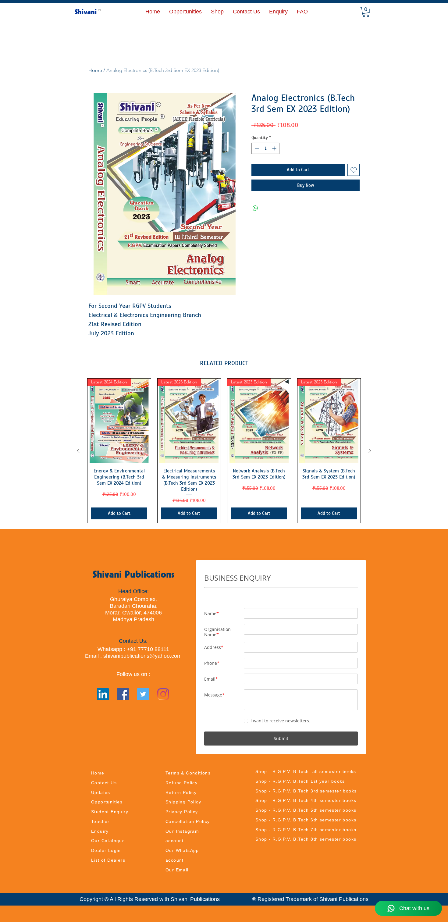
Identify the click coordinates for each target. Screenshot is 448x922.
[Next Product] (369, 450)
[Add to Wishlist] (353, 170)
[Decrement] (256, 148)
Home (95, 70)
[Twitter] (143, 694)
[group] (224, 451)
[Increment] (275, 148)
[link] (366, 12)
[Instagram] (163, 694)
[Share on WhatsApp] (255, 208)
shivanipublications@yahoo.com (142, 656)
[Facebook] (123, 694)
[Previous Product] (78, 450)
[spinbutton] (265, 148)
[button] (217, 11)
